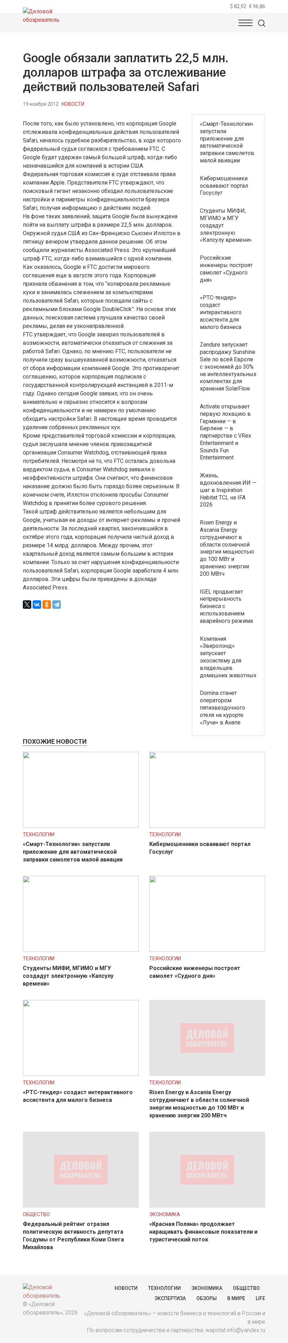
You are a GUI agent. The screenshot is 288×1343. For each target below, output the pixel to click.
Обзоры (206, 1298)
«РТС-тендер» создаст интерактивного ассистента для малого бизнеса (221, 312)
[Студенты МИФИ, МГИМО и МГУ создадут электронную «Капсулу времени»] (81, 950)
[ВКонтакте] (37, 604)
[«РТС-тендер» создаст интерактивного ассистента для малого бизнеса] (81, 1074)
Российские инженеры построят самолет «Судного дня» (226, 268)
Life (260, 1298)
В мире (236, 1298)
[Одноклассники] (46, 604)
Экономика (164, 1214)
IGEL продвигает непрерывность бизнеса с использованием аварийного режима (226, 606)
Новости (72, 104)
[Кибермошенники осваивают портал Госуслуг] (207, 825)
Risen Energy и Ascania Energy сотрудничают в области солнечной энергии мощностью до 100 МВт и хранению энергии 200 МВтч (227, 548)
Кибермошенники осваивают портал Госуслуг (224, 185)
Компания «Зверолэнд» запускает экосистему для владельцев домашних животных (228, 657)
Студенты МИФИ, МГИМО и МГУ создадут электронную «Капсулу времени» (226, 225)
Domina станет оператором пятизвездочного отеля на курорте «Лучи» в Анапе (222, 707)
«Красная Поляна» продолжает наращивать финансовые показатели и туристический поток (203, 1232)
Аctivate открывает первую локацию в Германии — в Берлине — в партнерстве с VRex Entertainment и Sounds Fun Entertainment (225, 432)
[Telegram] (56, 604)
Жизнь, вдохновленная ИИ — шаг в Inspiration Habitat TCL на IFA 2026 (228, 490)
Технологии (38, 834)
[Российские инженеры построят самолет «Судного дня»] (207, 950)
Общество (36, 1214)
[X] (27, 604)
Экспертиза (170, 1298)
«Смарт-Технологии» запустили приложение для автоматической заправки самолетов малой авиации (227, 142)
